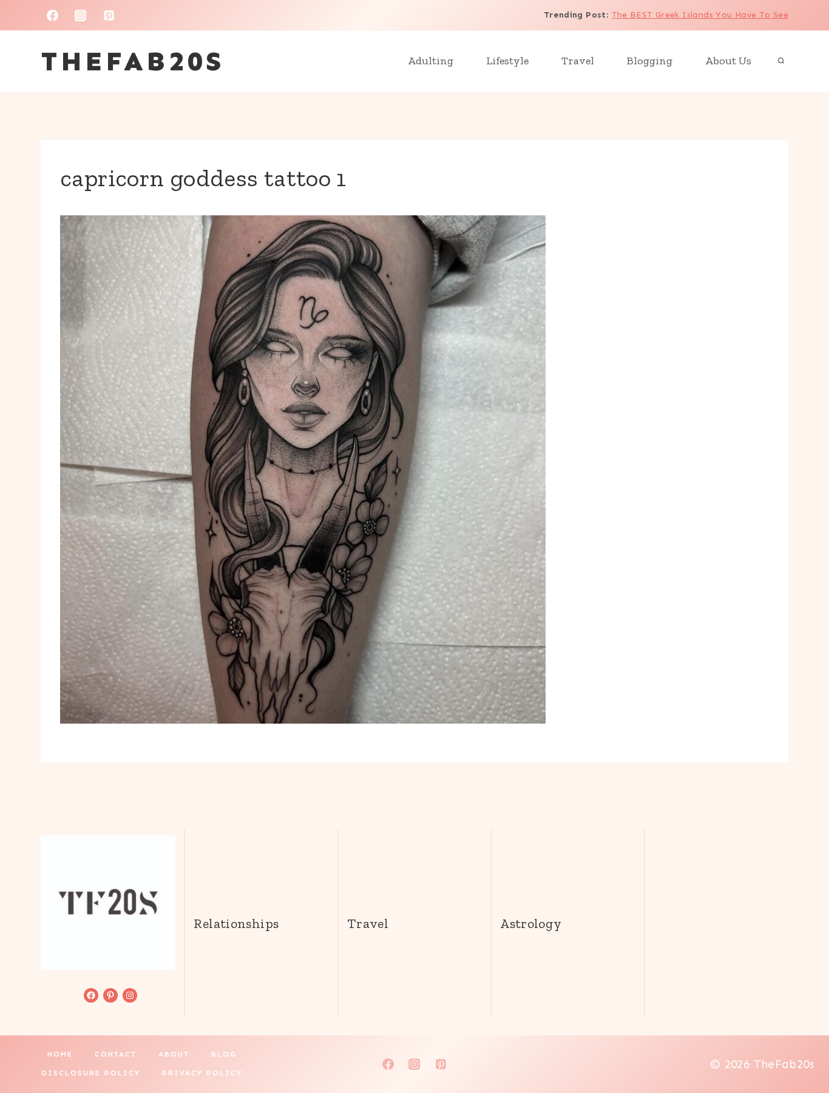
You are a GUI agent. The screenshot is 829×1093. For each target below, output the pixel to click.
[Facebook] (52, 15)
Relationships (236, 923)
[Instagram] (80, 15)
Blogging (649, 60)
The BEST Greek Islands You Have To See (700, 15)
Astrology (530, 923)
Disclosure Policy (90, 1073)
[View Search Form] (781, 61)
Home (60, 1054)
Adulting (430, 60)
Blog (224, 1054)
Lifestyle (507, 60)
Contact (116, 1054)
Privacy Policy (202, 1073)
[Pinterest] (109, 15)
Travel (577, 60)
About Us (728, 60)
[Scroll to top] (799, 1045)
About (173, 1054)
